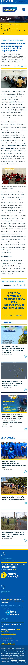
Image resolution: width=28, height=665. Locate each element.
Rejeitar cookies (14, 661)
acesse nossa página (8, 644)
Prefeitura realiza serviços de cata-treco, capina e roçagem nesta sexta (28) (13, 534)
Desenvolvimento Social (10, 40)
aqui (14, 569)
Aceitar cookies (22, 661)
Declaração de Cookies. (8, 658)
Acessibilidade (22, 2)
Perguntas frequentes (8, 634)
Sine (21, 40)
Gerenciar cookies (6, 661)
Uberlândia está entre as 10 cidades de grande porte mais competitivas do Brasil (13, 383)
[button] (23, 9)
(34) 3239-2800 (9, 567)
